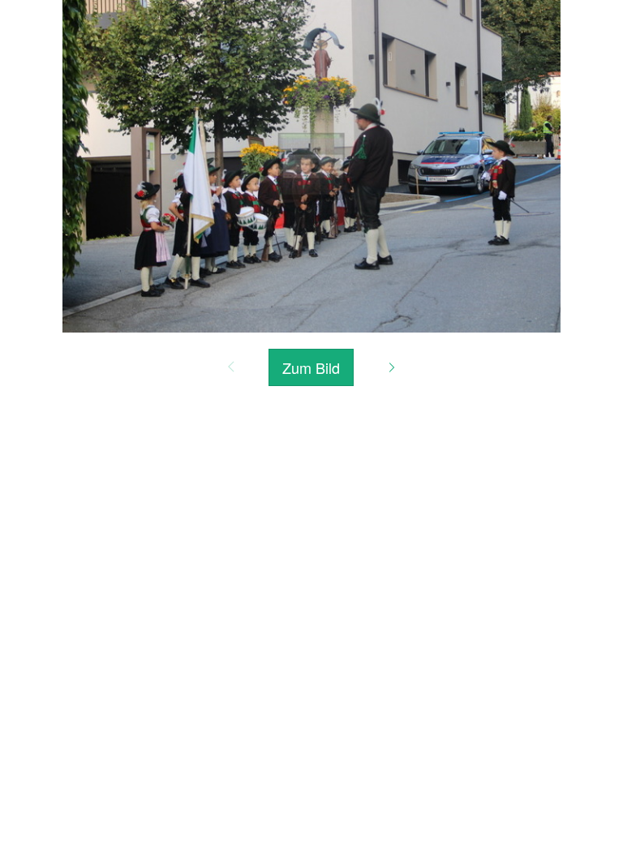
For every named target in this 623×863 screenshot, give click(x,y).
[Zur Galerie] (311, 165)
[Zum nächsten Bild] (391, 367)
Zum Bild (311, 367)
